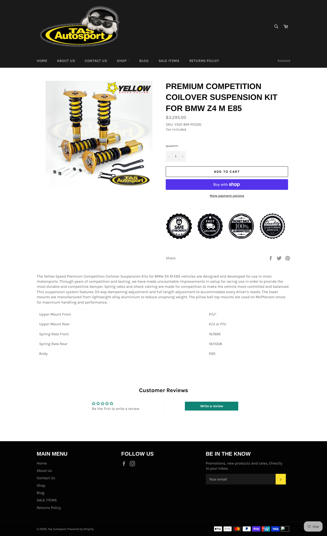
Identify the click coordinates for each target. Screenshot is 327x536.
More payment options (227, 196)
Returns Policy (204, 61)
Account (284, 61)
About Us (66, 61)
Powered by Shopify (80, 529)
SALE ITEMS (169, 61)
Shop (122, 61)
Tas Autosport (57, 529)
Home (42, 61)
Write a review (211, 406)
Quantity (172, 146)
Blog (144, 61)
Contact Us (96, 61)
